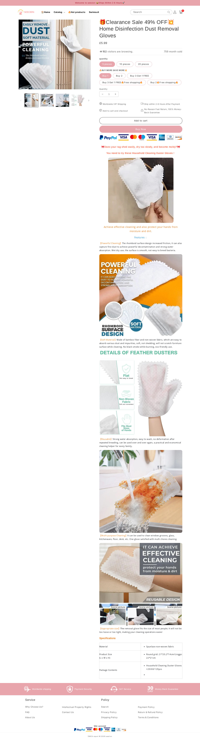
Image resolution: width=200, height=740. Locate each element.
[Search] (168, 12)
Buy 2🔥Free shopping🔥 (164, 82)
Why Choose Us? (34, 707)
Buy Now (141, 129)
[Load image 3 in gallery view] (62, 100)
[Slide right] (89, 100)
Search (105, 707)
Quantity (103, 89)
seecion (109, 736)
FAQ (27, 712)
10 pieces (125, 64)
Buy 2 (119, 76)
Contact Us (68, 712)
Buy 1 (105, 76)
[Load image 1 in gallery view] (31, 100)
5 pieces (107, 64)
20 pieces (143, 64)
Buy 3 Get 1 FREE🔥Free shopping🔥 (122, 82)
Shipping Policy (109, 717)
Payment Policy (146, 707)
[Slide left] (21, 100)
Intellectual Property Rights (76, 707)
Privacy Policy (109, 712)
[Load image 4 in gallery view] (78, 100)
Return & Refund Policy (150, 712)
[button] (59, 12)
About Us (30, 717)
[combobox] (151, 12)
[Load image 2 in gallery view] (47, 100)
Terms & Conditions (148, 717)
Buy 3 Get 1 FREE (139, 76)
